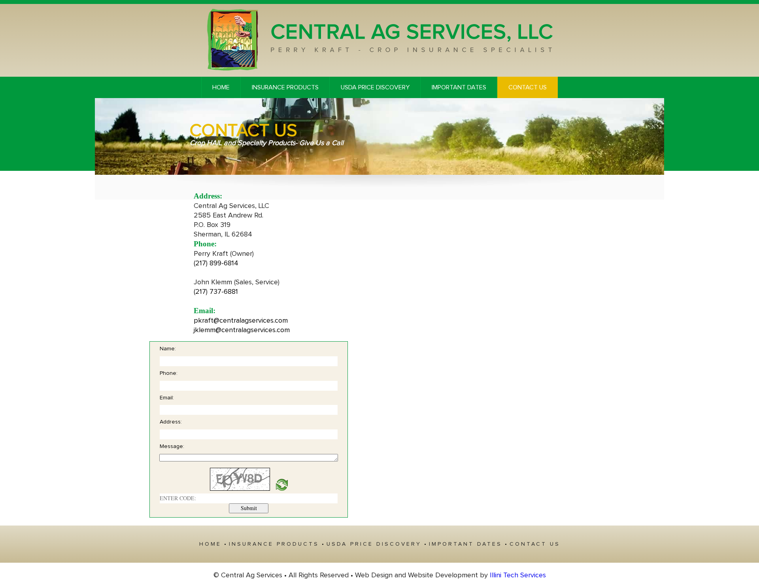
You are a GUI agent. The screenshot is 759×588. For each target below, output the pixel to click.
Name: (168, 349)
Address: (171, 422)
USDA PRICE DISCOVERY (375, 87)
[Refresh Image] (282, 488)
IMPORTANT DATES (459, 87)
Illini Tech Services (518, 575)
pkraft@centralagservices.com (241, 320)
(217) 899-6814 (216, 263)
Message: (172, 446)
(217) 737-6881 (216, 291)
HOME (221, 87)
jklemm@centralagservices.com (242, 330)
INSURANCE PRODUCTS (285, 87)
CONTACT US (527, 87)
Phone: (168, 373)
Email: (167, 398)
